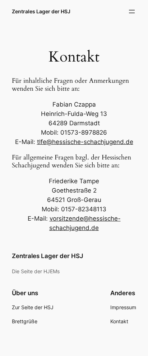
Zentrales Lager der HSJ (41, 11)
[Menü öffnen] (132, 11)
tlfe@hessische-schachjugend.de (85, 141)
